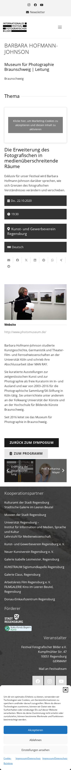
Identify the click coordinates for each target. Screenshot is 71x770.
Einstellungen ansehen (35, 750)
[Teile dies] (17, 260)
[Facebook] (35, 5)
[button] (65, 690)
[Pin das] (43, 260)
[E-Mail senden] (8, 260)
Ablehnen (35, 740)
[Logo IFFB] (15, 27)
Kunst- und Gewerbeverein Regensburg (31, 231)
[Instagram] (29, 5)
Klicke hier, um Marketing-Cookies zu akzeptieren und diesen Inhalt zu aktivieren (35, 125)
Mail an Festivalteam (53, 669)
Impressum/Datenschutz (28, 758)
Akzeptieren (35, 730)
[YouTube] (42, 5)
